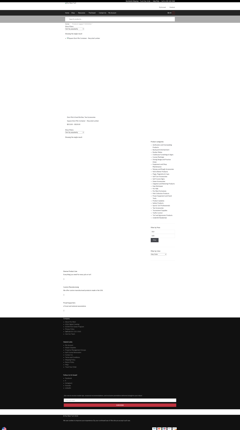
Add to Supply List (141, 39)
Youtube (68, 385)
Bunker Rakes (157, 152)
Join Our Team (70, 334)
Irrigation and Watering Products (164, 184)
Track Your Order (145, 1)
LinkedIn (68, 388)
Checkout (172, 7)
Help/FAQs (156, 1)
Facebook (68, 378)
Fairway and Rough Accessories (163, 169)
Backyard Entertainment (161, 150)
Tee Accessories (89, 117)
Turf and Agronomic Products (162, 215)
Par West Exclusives (159, 191)
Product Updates (158, 201)
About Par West (70, 322)
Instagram (68, 383)
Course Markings (158, 157)
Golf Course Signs (159, 179)
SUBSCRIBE (120, 405)
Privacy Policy (69, 329)
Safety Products (158, 203)
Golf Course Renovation (73, 352)
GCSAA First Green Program (74, 327)
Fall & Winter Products (160, 172)
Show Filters (69, 26)
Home (67, 24)
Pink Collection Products (161, 193)
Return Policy (69, 362)
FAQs (67, 365)
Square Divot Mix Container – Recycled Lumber (83, 121)
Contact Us (69, 355)
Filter (154, 240)
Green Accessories (159, 181)
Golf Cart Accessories (160, 176)
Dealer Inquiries (70, 348)
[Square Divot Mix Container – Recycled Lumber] (105, 75)
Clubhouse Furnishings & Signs (163, 155)
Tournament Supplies (160, 210)
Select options (105, 125)
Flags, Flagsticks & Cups (161, 174)
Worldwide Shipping (132, 1)
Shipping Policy (70, 360)
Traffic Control (157, 213)
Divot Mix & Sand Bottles (75, 117)
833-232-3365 (170, 1)
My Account (162, 7)
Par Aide (155, 189)
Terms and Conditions (72, 357)
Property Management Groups (75, 350)
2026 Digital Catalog (72, 324)
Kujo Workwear (158, 186)
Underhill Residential (160, 218)
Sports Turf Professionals (161, 206)
